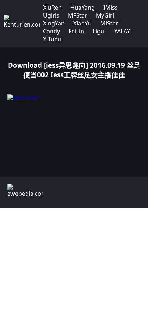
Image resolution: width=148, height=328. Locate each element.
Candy (51, 31)
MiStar (109, 23)
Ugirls (51, 15)
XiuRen (52, 7)
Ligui (99, 31)
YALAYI (123, 31)
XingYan (54, 23)
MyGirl (105, 15)
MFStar (77, 15)
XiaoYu (82, 23)
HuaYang (82, 7)
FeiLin (76, 31)
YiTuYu (52, 39)
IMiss (110, 7)
